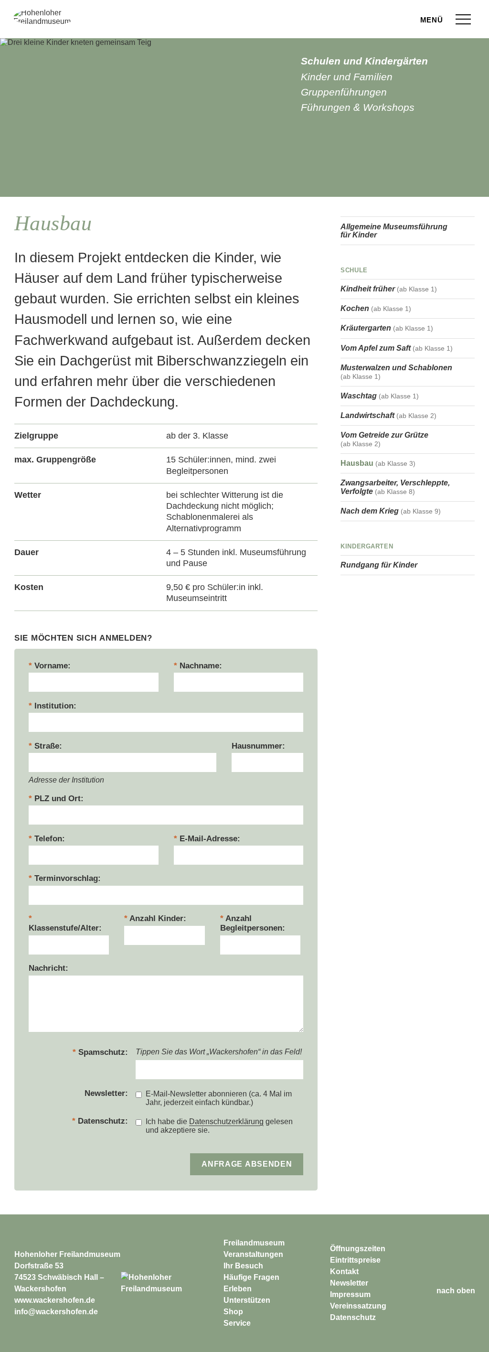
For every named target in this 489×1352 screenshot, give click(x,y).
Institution (54, 705)
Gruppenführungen (344, 91)
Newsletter (105, 1093)
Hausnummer (257, 746)
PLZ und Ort (57, 798)
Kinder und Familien (347, 76)
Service (237, 1323)
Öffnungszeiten (357, 1249)
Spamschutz (101, 1052)
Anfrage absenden (247, 1163)
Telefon (48, 838)
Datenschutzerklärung (226, 1121)
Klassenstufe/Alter (64, 928)
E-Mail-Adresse (208, 838)
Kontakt (344, 1271)
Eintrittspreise (355, 1260)
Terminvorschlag (66, 878)
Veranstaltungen (253, 1254)
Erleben (237, 1289)
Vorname (51, 665)
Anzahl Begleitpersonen (251, 923)
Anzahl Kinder (156, 918)
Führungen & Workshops (358, 107)
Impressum (350, 1294)
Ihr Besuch (243, 1266)
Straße (46, 746)
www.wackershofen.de (54, 1300)
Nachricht (47, 968)
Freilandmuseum (254, 1243)
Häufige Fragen (251, 1277)
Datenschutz (101, 1121)
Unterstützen (246, 1300)
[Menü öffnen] (463, 19)
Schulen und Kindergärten (364, 60)
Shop (233, 1312)
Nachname (199, 665)
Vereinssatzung (358, 1306)
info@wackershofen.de (56, 1312)
